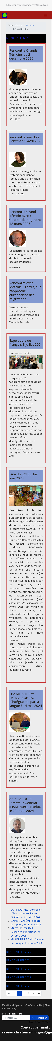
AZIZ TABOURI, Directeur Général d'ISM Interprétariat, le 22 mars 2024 (25, 805)
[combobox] (16, 1017)
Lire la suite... (15, 267)
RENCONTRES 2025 (18, 952)
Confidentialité (33, 1005)
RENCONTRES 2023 (18, 969)
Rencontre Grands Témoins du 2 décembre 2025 (23, 54)
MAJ (14, 1008)
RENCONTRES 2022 (18, 977)
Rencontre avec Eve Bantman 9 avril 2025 (25, 139)
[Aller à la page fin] (39, 993)
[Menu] (45, 15)
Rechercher (40, 1017)
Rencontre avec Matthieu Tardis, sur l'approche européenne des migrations (25, 291)
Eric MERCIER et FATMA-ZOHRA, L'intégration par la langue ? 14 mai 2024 (25, 699)
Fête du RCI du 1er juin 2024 (23, 476)
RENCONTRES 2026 (18, 986)
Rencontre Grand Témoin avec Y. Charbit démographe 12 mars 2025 (25, 217)
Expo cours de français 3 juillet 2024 (26, 342)
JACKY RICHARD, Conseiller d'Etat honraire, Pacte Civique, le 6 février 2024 (26, 913)
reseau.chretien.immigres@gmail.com (29, 4)
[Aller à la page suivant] (33, 993)
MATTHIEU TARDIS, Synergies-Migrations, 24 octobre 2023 (25, 932)
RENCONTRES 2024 (18, 960)
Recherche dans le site (12, 1013)
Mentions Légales (12, 1005)
